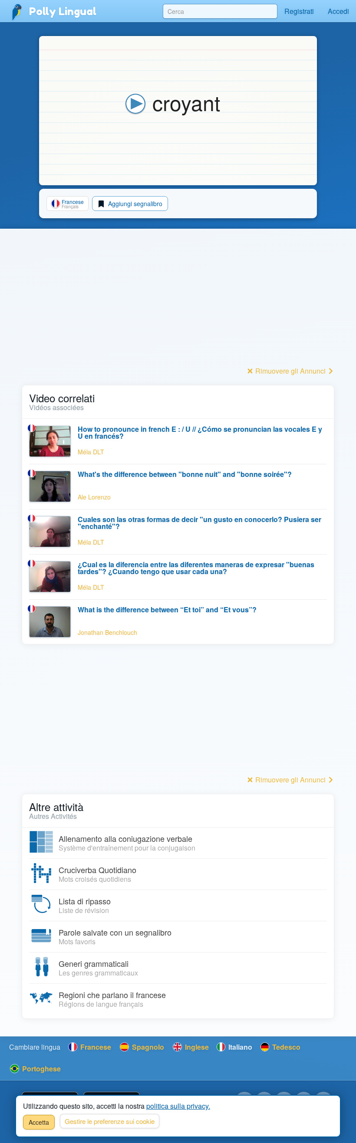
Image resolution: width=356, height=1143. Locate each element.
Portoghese (40, 1069)
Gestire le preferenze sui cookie (110, 1121)
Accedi (338, 11)
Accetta (39, 1122)
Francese (95, 1047)
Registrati (299, 11)
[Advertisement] (178, 303)
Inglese (196, 1047)
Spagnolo (147, 1047)
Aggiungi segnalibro (134, 203)
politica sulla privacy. (178, 1106)
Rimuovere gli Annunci (290, 371)
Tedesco (285, 1047)
